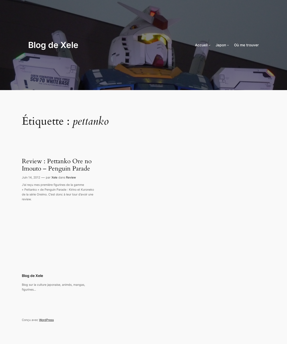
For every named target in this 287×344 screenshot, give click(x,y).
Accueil (201, 45)
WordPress (46, 320)
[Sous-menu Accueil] (209, 45)
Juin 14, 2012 (31, 177)
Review (71, 177)
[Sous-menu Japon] (228, 45)
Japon (221, 45)
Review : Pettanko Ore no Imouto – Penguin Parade (57, 165)
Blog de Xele (53, 45)
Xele (54, 177)
